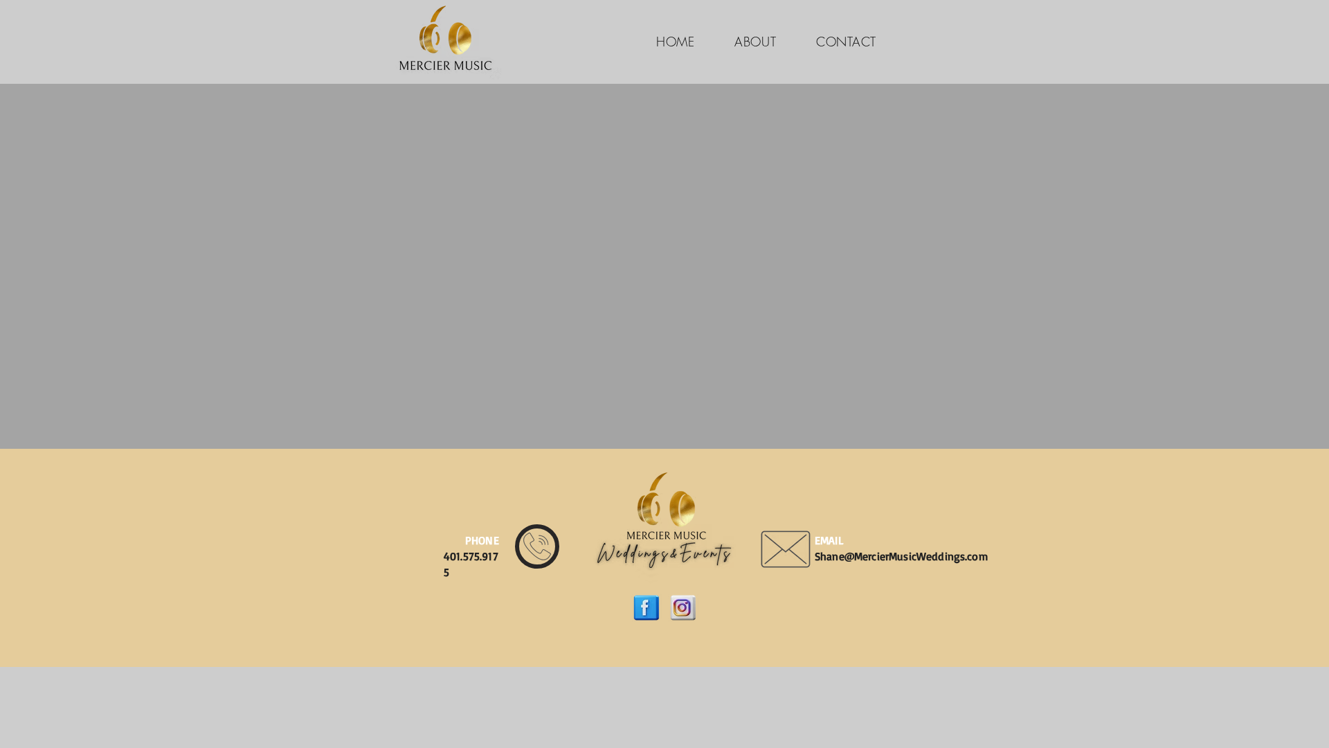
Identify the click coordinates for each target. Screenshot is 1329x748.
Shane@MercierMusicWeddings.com (901, 556)
